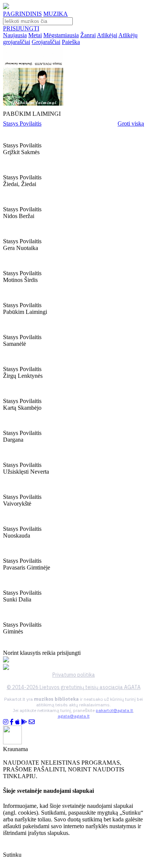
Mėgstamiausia (61, 35)
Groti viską (131, 123)
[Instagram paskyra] (5, 722)
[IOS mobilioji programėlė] (17, 722)
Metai (35, 35)
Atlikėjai (107, 35)
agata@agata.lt (74, 716)
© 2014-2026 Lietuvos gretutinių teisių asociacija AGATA (74, 687)
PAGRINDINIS (22, 14)
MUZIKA (55, 14)
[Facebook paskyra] (12, 722)
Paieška (71, 42)
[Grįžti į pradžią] (6, 7)
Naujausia (15, 35)
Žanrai (88, 35)
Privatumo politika (73, 674)
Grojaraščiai (46, 42)
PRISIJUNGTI (21, 28)
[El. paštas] (32, 722)
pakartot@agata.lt (114, 710)
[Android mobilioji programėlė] (24, 722)
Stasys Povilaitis (22, 123)
